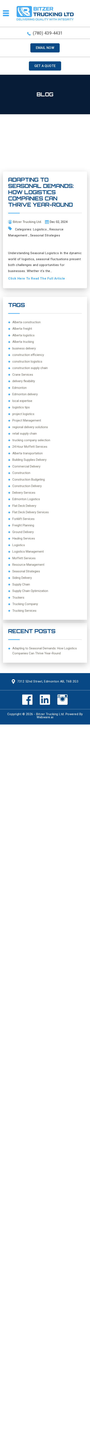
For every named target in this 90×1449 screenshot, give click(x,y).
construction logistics (27, 361)
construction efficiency (28, 355)
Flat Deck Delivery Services (30, 512)
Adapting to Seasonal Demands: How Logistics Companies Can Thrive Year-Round (41, 192)
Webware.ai (45, 717)
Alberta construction (26, 322)
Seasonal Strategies (45, 235)
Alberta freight (22, 329)
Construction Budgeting (28, 479)
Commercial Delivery (26, 466)
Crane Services (22, 375)
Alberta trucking (23, 342)
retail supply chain (24, 433)
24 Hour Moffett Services (29, 447)
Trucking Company (25, 604)
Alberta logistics (23, 335)
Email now (45, 48)
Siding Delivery (22, 578)
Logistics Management (28, 551)
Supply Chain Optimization (30, 591)
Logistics (40, 229)
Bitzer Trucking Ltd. (50, 714)
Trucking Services (24, 611)
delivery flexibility (23, 381)
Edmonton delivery (25, 394)
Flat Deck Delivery (24, 506)
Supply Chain (21, 584)
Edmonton (19, 388)
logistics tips (21, 407)
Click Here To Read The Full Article (36, 278)
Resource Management (28, 565)
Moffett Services (24, 558)
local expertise (22, 401)
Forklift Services (23, 519)
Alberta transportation (27, 453)
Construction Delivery (27, 486)
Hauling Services (23, 538)
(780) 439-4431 (48, 33)
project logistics (23, 414)
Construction (21, 473)
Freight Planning (23, 525)
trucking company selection (31, 440)
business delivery (24, 348)
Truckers (18, 597)
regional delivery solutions (30, 427)
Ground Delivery (23, 532)
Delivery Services (23, 493)
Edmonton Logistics (26, 499)
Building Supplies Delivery (29, 460)
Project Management (26, 420)
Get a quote (45, 66)
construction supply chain (30, 368)
